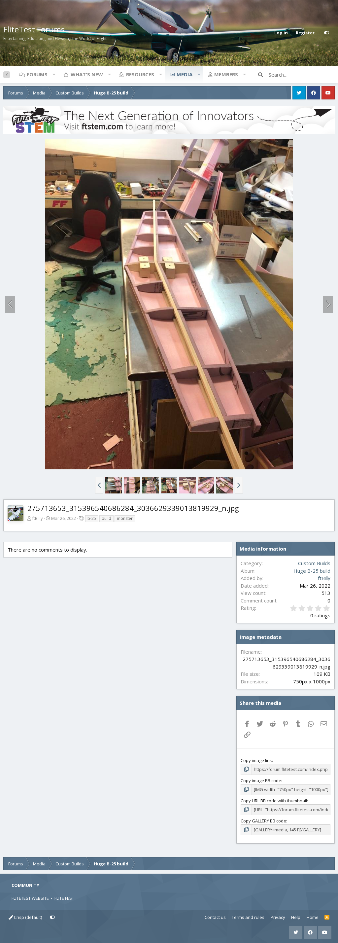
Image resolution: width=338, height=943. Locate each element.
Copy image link (256, 760)
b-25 (91, 518)
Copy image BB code (261, 780)
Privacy (278, 917)
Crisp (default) (27, 917)
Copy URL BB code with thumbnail (274, 801)
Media (184, 74)
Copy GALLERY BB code (263, 821)
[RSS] (326, 917)
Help (295, 917)
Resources (140, 74)
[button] (53, 74)
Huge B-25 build (311, 570)
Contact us (215, 917)
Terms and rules (248, 917)
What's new (87, 74)
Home (313, 917)
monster (125, 518)
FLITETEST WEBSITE (30, 898)
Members (226, 74)
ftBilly (37, 518)
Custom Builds (314, 563)
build (106, 518)
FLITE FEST (64, 898)
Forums (37, 74)
